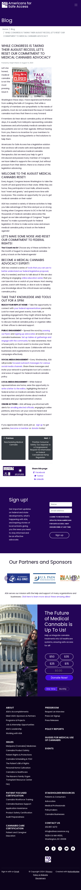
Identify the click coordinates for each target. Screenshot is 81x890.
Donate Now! (59, 677)
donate (35, 428)
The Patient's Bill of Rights (17, 763)
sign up (39, 425)
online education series (32, 278)
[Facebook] (53, 848)
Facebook (40, 472)
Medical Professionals (55, 805)
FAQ (8, 784)
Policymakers (51, 810)
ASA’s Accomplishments (17, 711)
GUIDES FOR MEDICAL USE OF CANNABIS (59, 739)
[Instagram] (60, 848)
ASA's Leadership (14, 729)
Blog (13, 29)
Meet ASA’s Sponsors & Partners (21, 716)
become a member (19, 428)
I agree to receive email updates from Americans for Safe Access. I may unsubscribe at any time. (60, 522)
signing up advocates (25, 334)
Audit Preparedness (15, 817)
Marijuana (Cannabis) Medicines (21, 746)
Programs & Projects (15, 720)
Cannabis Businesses (54, 814)
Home (5, 29)
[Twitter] (47, 848)
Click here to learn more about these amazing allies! (46, 596)
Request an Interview (54, 711)
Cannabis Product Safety (17, 750)
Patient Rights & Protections (19, 754)
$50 (51, 656)
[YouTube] (66, 848)
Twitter (39, 475)
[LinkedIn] (73, 848)
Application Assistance (16, 808)
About (10, 707)
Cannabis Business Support (18, 804)
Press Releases (52, 720)
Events (49, 748)
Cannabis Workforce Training (19, 799)
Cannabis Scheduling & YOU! (19, 759)
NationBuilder (74, 871)
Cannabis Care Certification (15, 827)
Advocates (50, 801)
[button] (7, 578)
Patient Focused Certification (16, 794)
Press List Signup (52, 716)
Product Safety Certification (19, 812)
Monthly (62, 689)
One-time (50, 689)
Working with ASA (14, 733)
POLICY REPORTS (54, 729)
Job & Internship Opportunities (20, 724)
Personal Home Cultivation (18, 767)
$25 (52, 663)
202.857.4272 (51, 827)
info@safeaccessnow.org (57, 831)
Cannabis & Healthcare (17, 772)
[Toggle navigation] (76, 5)
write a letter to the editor (13, 388)
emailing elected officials (22, 407)
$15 (67, 663)
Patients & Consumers (55, 797)
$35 (66, 656)
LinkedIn (40, 479)
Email (16, 871)
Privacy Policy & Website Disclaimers (42, 875)
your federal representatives (27, 308)
